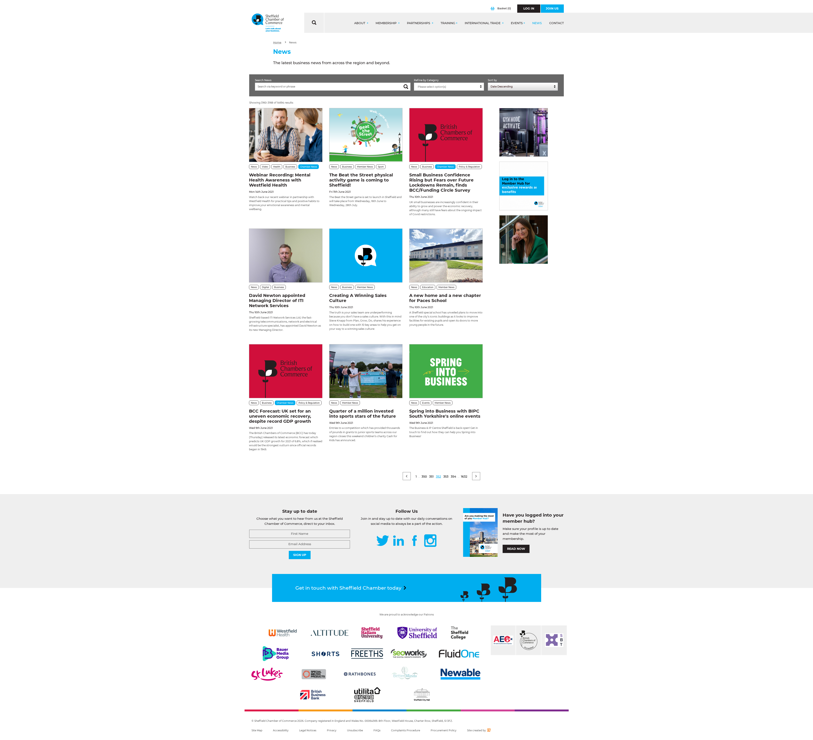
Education (427, 287)
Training (448, 23)
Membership (386, 23)
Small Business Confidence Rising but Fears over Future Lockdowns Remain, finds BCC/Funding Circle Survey (441, 182)
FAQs (376, 730)
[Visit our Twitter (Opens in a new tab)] (382, 541)
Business (290, 166)
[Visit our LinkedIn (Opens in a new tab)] (398, 541)
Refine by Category (426, 80)
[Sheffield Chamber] (267, 23)
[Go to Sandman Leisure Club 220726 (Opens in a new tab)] (523, 132)
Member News (365, 166)
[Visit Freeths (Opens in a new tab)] (367, 653)
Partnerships (419, 23)
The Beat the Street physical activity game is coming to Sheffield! (361, 180)
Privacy (331, 730)
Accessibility (281, 730)
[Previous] (407, 476)
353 (445, 476)
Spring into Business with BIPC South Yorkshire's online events (444, 414)
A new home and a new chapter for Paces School (445, 298)
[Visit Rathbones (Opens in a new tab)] (360, 674)
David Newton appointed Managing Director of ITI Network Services (277, 300)
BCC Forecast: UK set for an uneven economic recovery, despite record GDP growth (280, 416)
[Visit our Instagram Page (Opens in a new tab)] (430, 541)
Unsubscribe (355, 730)
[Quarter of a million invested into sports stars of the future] (365, 371)
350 (424, 476)
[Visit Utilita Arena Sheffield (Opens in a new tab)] (367, 694)
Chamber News (308, 166)
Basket (504, 8)
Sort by (492, 80)
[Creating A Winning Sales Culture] (365, 256)
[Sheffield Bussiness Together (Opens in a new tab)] (554, 640)
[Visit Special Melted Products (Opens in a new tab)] (313, 674)
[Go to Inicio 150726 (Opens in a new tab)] (523, 239)
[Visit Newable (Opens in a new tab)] (460, 674)
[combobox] (449, 87)
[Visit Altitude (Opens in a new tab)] (329, 632)
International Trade (483, 23)
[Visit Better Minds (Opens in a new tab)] (405, 674)
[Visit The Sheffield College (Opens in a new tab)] (459, 632)
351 (431, 476)
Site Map (257, 730)
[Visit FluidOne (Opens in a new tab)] (459, 653)
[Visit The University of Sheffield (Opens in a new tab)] (417, 632)
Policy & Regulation (469, 166)
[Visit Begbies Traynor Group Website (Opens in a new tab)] (528, 640)
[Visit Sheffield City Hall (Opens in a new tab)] (421, 694)
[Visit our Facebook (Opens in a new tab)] (414, 541)
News (537, 23)
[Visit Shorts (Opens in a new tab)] (325, 653)
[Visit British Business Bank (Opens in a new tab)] (313, 694)
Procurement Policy (443, 730)
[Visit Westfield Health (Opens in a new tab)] (283, 632)
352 (438, 476)
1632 (464, 476)
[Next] (476, 476)
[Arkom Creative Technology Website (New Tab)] (489, 730)
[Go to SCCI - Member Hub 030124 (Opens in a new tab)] (523, 186)
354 (453, 476)
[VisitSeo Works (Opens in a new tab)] (409, 653)
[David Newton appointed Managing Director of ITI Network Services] (285, 256)
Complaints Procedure (405, 730)
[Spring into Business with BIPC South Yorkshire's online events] (446, 371)
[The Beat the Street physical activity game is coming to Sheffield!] (365, 135)
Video (265, 166)
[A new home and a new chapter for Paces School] (446, 256)
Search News (263, 80)
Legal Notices (307, 730)
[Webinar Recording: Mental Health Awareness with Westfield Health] (285, 135)
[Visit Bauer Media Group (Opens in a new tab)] (275, 653)
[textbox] (450, 86)
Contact (556, 23)
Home (277, 42)
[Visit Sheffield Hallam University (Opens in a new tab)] (372, 632)
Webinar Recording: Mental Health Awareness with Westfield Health (279, 180)
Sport (381, 166)
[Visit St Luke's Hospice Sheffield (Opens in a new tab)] (267, 674)
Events (517, 23)
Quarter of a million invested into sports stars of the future (362, 414)
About (360, 23)
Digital (265, 287)
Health (276, 166)
